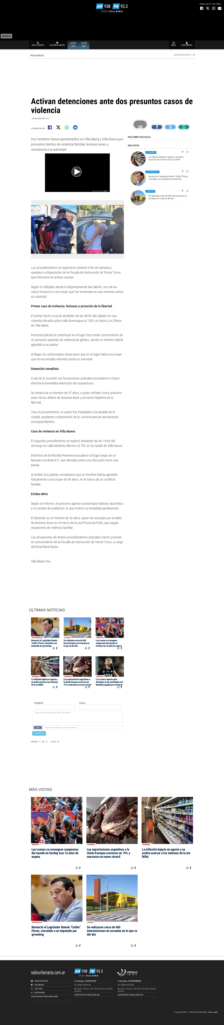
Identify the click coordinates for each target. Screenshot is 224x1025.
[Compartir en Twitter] (58, 128)
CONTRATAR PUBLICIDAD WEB (44, 996)
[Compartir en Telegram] (75, 128)
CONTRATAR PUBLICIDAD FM (130, 995)
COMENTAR (39, 733)
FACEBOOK (39, 985)
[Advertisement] (112, 77)
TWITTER (38, 989)
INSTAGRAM (39, 993)
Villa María (6, 36)
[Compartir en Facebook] (50, 128)
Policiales (37, 55)
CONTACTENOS (41, 981)
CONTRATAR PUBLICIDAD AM (87, 995)
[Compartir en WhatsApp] (67, 128)
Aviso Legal (213, 1012)
